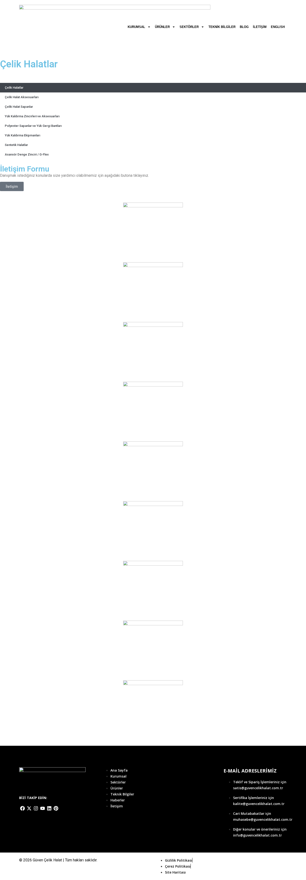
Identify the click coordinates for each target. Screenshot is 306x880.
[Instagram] (36, 808)
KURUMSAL (136, 27)
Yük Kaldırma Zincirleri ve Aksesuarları (32, 116)
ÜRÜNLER (162, 27)
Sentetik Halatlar (16, 145)
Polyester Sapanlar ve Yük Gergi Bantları (33, 126)
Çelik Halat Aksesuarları (21, 97)
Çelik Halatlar (14, 87)
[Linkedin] (49, 808)
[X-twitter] (29, 808)
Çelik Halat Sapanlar (19, 106)
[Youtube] (42, 808)
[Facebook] (22, 808)
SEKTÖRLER (189, 27)
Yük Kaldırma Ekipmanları (22, 135)
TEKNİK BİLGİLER (221, 27)
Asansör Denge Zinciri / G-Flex (27, 154)
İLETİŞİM (260, 27)
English (278, 27)
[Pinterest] (56, 808)
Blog (244, 27)
